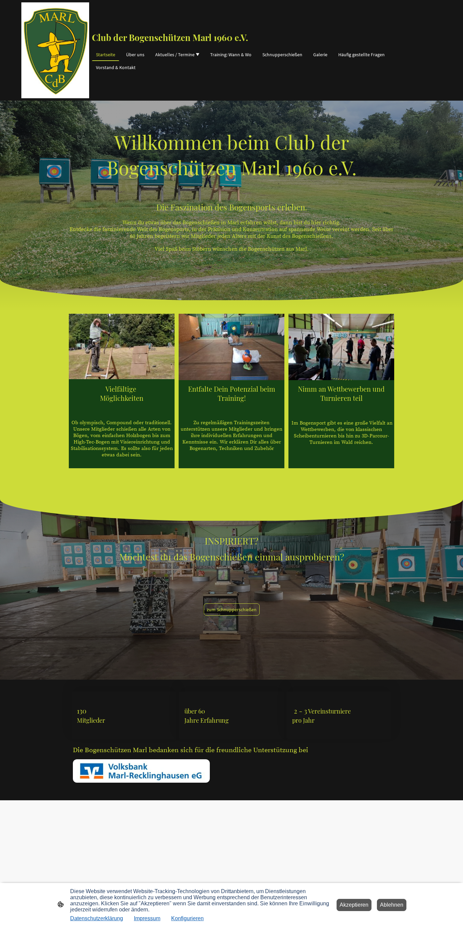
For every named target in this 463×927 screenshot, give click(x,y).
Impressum (147, 918)
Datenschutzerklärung (96, 918)
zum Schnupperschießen (232, 609)
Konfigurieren (187, 918)
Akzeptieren (354, 905)
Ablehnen (391, 905)
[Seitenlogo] (55, 50)
